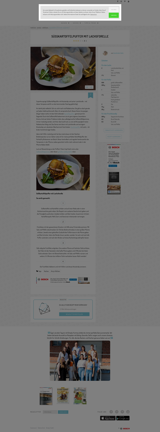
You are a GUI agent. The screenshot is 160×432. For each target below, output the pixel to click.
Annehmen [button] (113, 15)
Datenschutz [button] (93, 14)
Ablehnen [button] (113, 9)
